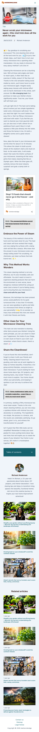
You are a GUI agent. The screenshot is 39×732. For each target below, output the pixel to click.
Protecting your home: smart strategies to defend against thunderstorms (17, 711)
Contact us (19, 720)
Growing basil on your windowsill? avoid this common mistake (18, 552)
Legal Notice (19, 725)
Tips (4, 26)
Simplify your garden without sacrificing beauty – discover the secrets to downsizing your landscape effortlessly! (19, 524)
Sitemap (19, 722)
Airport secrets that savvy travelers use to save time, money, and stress (19, 581)
